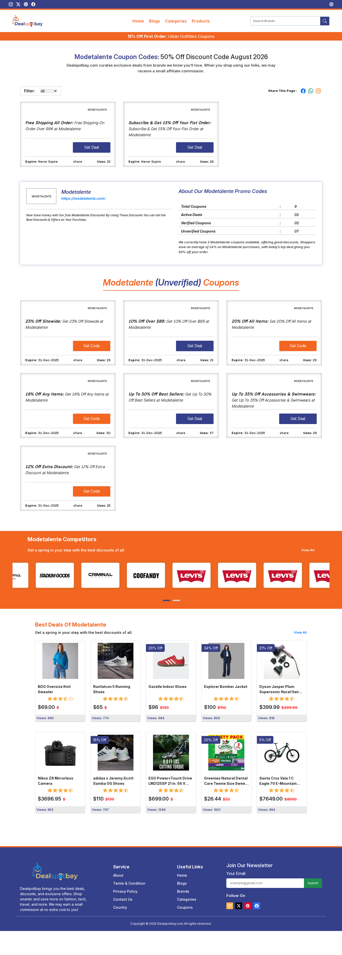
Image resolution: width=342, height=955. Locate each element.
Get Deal (91, 147)
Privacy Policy (125, 891)
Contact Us (122, 899)
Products (201, 21)
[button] (166, 600)
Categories (176, 21)
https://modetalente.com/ (83, 198)
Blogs (154, 21)
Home (138, 21)
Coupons (185, 907)
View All (307, 550)
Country (120, 907)
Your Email (235, 873)
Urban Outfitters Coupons (171, 36)
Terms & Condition (129, 883)
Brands (183, 891)
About (118, 875)
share (77, 161)
